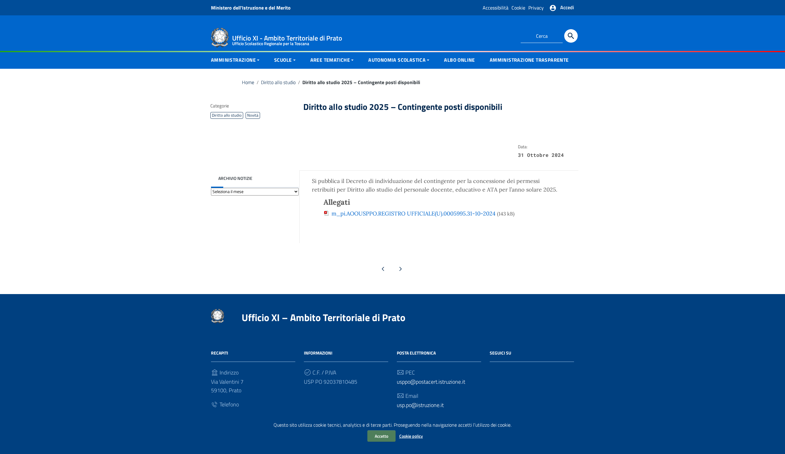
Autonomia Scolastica (397, 60)
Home (248, 82)
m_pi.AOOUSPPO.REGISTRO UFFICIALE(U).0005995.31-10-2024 (413, 213)
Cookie (518, 7)
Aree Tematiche (330, 60)
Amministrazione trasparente (529, 60)
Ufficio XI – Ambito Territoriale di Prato (323, 317)
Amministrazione (233, 60)
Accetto (381, 436)
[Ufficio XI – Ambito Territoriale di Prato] (220, 37)
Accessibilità (495, 7)
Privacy (536, 7)
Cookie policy (411, 436)
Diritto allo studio (278, 82)
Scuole (283, 60)
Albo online (459, 60)
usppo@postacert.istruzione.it (431, 382)
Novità (252, 115)
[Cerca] (571, 36)
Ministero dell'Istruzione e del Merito (251, 7)
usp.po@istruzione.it (420, 405)
